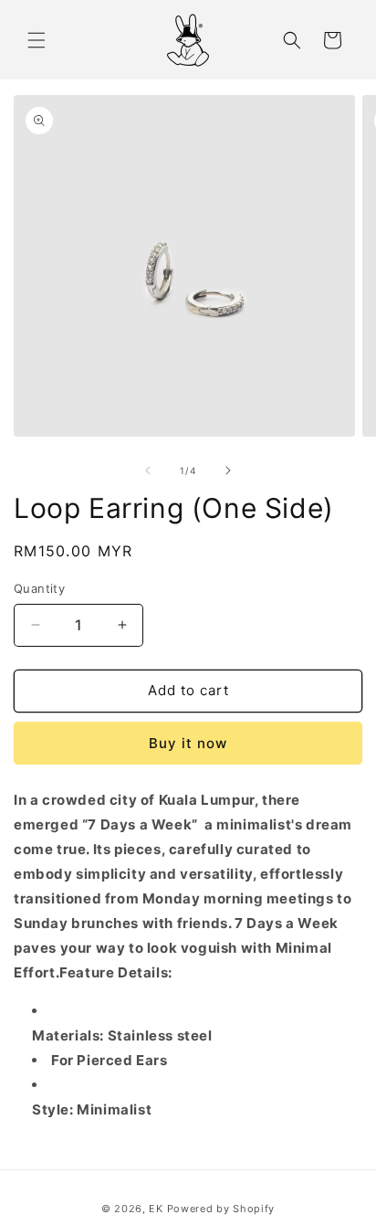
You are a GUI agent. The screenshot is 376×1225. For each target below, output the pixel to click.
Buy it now (188, 743)
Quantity (39, 588)
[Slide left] (148, 470)
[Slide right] (228, 470)
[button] (36, 40)
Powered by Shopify (221, 1208)
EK (155, 1208)
